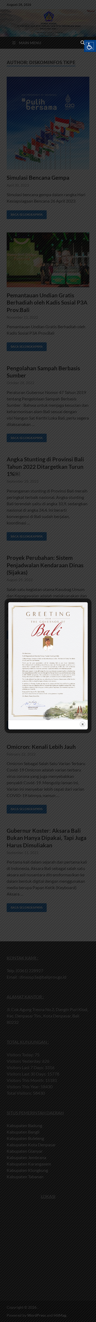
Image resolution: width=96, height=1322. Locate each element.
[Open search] (83, 43)
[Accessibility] (90, 46)
